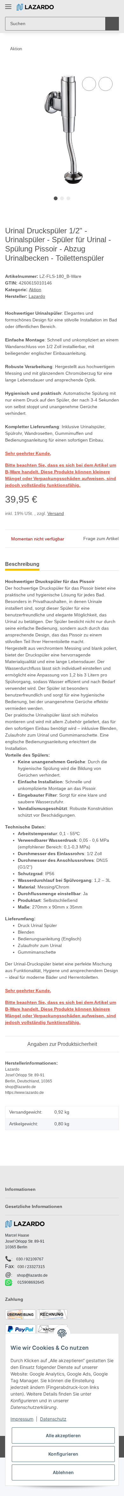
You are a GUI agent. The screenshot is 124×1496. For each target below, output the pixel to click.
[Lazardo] (35, 7)
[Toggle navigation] (8, 4)
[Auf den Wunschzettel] (106, 84)
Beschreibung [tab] (22, 564)
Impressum (21, 1419)
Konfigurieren (63, 1454)
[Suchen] (112, 24)
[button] (93, 7)
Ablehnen (63, 1472)
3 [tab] (68, 198)
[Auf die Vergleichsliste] (89, 84)
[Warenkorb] (113, 7)
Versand (55, 513)
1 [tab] (56, 198)
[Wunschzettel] (103, 7)
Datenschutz (53, 1419)
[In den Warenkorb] (10, 68)
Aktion (35, 289)
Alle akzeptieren (63, 1435)
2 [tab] (62, 198)
